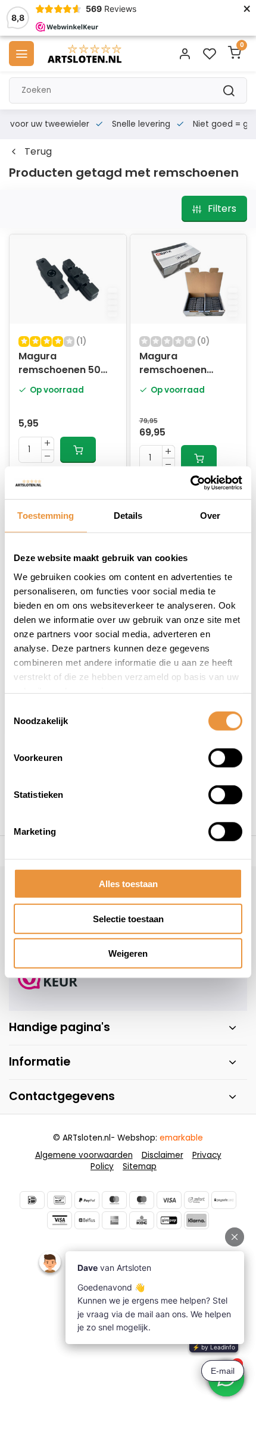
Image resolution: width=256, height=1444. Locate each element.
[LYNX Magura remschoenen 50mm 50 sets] (188, 279)
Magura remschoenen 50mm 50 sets (174, 364)
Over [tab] (210, 515)
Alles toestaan (128, 884)
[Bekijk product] (78, 450)
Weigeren (128, 953)
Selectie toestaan (128, 918)
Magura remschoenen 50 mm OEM (59, 364)
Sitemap (140, 1166)
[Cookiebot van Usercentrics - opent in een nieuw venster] (190, 482)
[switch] (225, 758)
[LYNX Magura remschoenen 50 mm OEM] (68, 279)
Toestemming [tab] (45, 515)
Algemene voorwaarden (84, 1155)
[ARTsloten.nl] (84, 53)
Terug (38, 151)
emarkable (181, 1138)
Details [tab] (128, 515)
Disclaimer (162, 1155)
